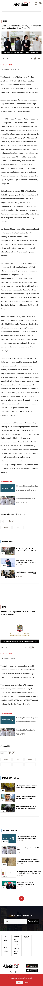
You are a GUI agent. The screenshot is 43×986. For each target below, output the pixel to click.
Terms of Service (26, 937)
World (5, 940)
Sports (6, 947)
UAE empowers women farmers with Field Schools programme (26, 787)
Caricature (17, 945)
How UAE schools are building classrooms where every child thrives (26, 573)
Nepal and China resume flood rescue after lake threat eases (26, 808)
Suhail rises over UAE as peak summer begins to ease (26, 797)
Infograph (17, 937)
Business (6, 944)
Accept (19, 982)
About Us (16, 948)
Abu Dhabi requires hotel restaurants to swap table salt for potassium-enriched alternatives (26, 550)
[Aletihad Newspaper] (22, 4)
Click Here (14, 978)
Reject (27, 982)
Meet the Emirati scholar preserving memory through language (25, 561)
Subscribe (33, 921)
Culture (6, 951)
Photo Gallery (16, 940)
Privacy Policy (16, 952)
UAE (5, 937)
